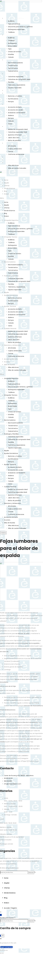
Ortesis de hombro (14, 52)
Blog (5, 191)
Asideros (11, 115)
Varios (10, 124)
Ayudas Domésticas (14, 93)
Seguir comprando (6, 947)
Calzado (11, 57)
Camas (10, 152)
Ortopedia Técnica (14, 35)
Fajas (10, 49)
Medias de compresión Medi (18, 129)
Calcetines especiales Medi (17, 132)
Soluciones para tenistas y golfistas (20, 27)
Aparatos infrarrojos (15, 135)
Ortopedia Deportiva (15, 18)
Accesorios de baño (14, 157)
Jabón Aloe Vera (13, 138)
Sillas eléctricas (13, 165)
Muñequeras (12, 43)
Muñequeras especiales (16, 29)
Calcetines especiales (15, 77)
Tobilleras (11, 32)
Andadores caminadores (16, 113)
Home (6, 180)
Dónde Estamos (9, 188)
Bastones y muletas (15, 96)
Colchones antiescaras (16, 154)
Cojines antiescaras (15, 149)
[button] (21, 198)
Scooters (10, 160)
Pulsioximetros (13, 71)
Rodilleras (11, 21)
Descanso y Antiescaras (16, 143)
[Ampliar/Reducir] (1, 950)
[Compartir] (5, 950)
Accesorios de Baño (15, 107)
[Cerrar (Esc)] (7, 950)
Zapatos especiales (15, 88)
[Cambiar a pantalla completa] (3, 950)
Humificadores (13, 99)
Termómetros (13, 68)
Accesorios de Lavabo (15, 110)
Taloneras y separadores (16, 85)
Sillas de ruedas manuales (17, 168)
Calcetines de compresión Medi (19, 79)
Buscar (31, 872)
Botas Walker (12, 46)
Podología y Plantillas (15, 74)
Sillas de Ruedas (12, 162)
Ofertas (6, 186)
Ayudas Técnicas (12, 104)
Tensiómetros (13, 65)
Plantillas (11, 82)
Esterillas (11, 54)
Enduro (6, 194)
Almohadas (12, 146)
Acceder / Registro (10, 908)
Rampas (11, 102)
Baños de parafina (14, 140)
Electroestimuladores (15, 63)
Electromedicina (13, 60)
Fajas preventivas (14, 24)
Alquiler (9, 90)
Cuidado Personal (13, 126)
